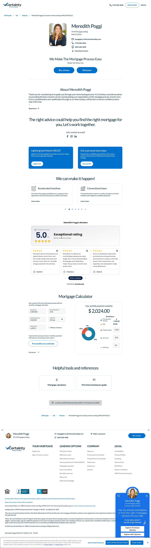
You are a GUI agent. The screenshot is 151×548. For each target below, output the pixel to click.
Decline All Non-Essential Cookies (117, 542)
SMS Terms (118, 466)
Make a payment (99, 434)
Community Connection (95, 455)
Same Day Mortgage (67, 481)
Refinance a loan (65, 455)
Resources (63, 477)
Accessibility (119, 451)
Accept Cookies (137, 542)
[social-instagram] (71, 136)
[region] (75, 543)
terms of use (59, 544)
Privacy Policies (120, 455)
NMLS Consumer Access (123, 473)
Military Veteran (56, 327)
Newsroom (91, 462)
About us (90, 451)
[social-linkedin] (75, 136)
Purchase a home (66, 451)
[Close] (147, 542)
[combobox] (56, 319)
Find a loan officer (66, 470)
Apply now (36, 451)
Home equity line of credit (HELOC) (72, 462)
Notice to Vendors (121, 470)
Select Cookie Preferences (96, 542)
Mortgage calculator (67, 466)
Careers (90, 470)
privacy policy (48, 544)
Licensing (118, 459)
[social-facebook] (67, 136)
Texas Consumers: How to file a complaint (19, 502)
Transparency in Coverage (96, 459)
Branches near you (66, 473)
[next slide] (86, 209)
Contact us (91, 466)
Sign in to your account (40, 455)
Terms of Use (119, 462)
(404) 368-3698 (62, 437)
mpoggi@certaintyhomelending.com (70, 434)
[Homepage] (12, 5)
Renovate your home (67, 459)
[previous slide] (65, 209)
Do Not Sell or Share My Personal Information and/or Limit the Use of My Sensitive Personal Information (40, 499)
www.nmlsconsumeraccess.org (84, 506)
